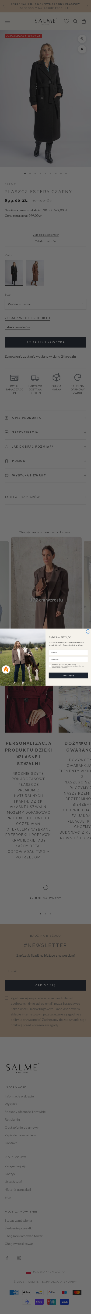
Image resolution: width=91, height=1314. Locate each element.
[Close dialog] (88, 631)
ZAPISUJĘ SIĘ (68, 675)
